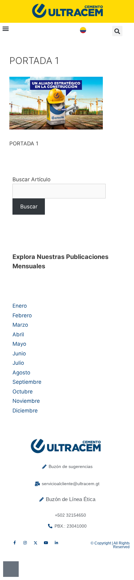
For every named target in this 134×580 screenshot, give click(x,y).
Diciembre (25, 410)
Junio (19, 353)
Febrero (22, 315)
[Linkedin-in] (56, 543)
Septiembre (26, 382)
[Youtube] (46, 543)
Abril (18, 334)
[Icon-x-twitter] (35, 543)
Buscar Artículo (31, 179)
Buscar (28, 206)
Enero (19, 306)
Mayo (19, 344)
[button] (5, 28)
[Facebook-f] (14, 543)
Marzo (20, 325)
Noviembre (26, 401)
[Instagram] (25, 543)
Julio (18, 363)
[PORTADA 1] (56, 127)
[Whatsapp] (11, 569)
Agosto (21, 372)
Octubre (22, 391)
